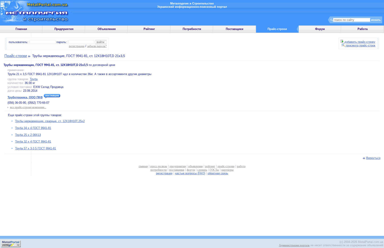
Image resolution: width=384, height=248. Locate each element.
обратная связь (218, 173)
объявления (195, 166)
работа (241, 166)
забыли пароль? (97, 46)
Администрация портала (294, 245)
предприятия (178, 166)
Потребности (192, 29)
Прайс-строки (15, 56)
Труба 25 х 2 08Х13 (28, 135)
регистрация (76, 46)
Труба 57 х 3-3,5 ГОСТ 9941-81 (35, 148)
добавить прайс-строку (359, 42)
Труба (34, 79)
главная (143, 166)
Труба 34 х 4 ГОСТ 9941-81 (33, 128)
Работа (363, 29)
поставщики (176, 169)
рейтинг (210, 166)
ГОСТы (214, 169)
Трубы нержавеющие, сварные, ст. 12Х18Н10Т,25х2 (50, 121)
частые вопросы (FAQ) (190, 173)
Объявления (107, 29)
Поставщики (234, 29)
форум (191, 169)
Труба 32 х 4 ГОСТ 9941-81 (33, 141)
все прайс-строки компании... (28, 107)
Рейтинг (149, 29)
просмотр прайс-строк (360, 45)
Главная (21, 29)
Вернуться (373, 158)
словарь (202, 169)
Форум (320, 29)
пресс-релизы (158, 166)
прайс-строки (226, 166)
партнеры (227, 169)
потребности (158, 169)
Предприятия (64, 29)
